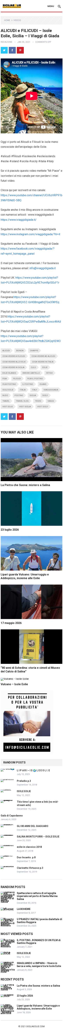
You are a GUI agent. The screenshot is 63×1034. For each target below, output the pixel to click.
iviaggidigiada (51, 390)
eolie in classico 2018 (29, 847)
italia (23, 390)
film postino (9, 384)
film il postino (35, 379)
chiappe (34, 351)
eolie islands (9, 373)
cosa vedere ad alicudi (43, 356)
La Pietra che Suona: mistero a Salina (25, 485)
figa (4, 379)
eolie (44, 367)
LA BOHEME (23, 909)
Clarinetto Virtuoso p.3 (30, 868)
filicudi (17, 379)
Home (7, 20)
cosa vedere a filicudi (13, 356)
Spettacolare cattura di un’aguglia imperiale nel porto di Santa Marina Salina (37, 896)
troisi (38, 401)
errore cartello (31, 373)
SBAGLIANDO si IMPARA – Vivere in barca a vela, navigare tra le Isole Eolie (39, 964)
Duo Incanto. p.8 (26, 857)
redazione (6, 42)
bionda (19, 351)
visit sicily (42, 407)
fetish (49, 373)
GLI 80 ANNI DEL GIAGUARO (32, 826)
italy (34, 390)
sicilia (33, 395)
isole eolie (7, 390)
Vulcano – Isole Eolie (14, 684)
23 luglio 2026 (10, 529)
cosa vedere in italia (42, 362)
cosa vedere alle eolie (14, 362)
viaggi (51, 401)
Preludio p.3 (24, 781)
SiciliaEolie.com (35, 1026)
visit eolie (7, 407)
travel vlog (22, 401)
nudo (5, 395)
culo (33, 367)
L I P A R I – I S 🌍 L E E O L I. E (33, 770)
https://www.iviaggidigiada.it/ (19, 219)
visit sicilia (25, 407)
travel (5, 401)
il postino (27, 384)
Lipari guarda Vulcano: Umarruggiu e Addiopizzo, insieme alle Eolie (38, 1007)
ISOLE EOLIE (24, 791)
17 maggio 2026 (11, 623)
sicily (45, 395)
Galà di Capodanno (12, 815)
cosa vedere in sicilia (13, 367)
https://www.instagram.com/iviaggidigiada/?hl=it (30, 234)
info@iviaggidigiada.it (42, 268)
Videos (17, 20)
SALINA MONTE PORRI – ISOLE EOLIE (38, 836)
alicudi (6, 351)
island (43, 384)
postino (19, 395)
